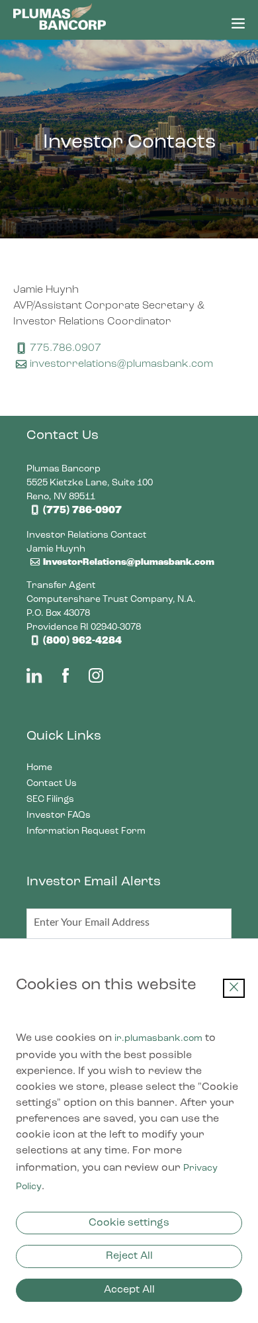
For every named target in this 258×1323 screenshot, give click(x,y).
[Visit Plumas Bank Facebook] (65, 679)
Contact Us (68, 783)
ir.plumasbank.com (158, 1038)
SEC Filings (66, 799)
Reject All (129, 1256)
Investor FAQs (75, 815)
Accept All (129, 1290)
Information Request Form (102, 831)
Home (55, 767)
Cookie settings (129, 1223)
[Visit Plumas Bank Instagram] (96, 679)
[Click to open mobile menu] (238, 26)
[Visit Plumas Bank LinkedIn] (34, 679)
